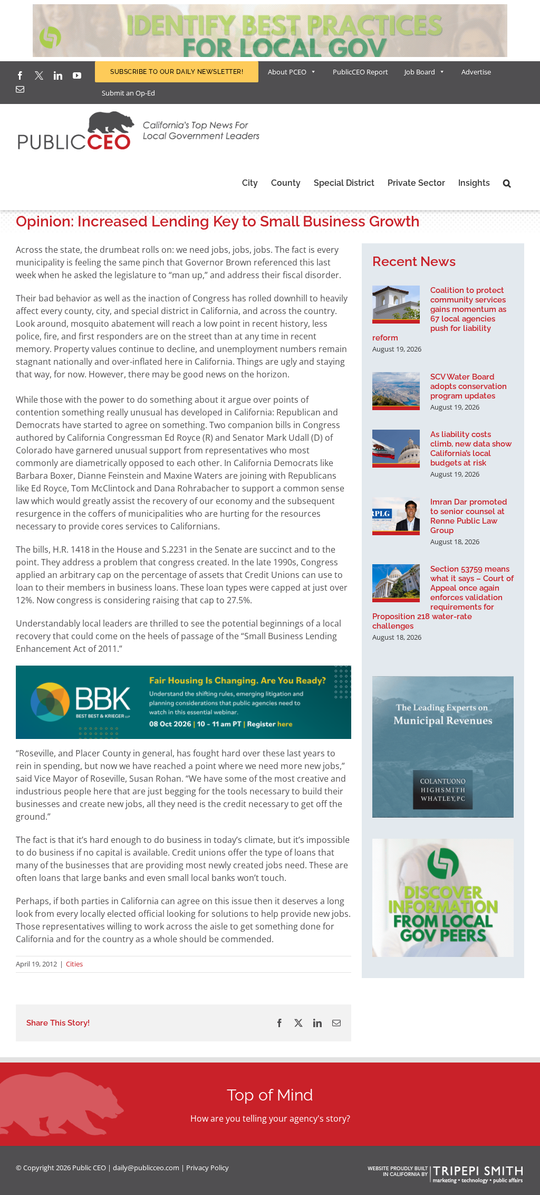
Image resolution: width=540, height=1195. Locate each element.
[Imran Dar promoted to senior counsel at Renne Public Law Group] (396, 516)
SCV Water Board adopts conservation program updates (468, 386)
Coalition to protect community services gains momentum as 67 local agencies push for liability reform (439, 314)
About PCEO (287, 72)
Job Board (419, 72)
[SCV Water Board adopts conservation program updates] (396, 391)
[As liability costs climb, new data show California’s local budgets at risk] (396, 449)
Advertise (476, 72)
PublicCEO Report (360, 72)
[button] (507, 183)
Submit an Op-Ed (128, 93)
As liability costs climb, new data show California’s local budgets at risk (471, 449)
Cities (74, 964)
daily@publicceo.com (146, 1167)
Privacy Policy (207, 1167)
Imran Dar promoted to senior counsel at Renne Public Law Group (468, 516)
